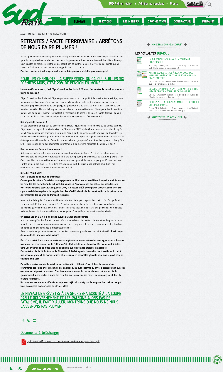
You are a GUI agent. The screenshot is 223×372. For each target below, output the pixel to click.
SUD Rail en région (120, 3)
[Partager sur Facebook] (22, 319)
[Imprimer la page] (34, 319)
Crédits (88, 367)
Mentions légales (74, 367)
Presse (174, 3)
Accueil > (24, 34)
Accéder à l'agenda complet (167, 44)
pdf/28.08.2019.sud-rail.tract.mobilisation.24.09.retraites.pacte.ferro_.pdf (63, 341)
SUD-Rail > (32, 34)
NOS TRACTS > (43, 34)
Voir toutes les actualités (167, 117)
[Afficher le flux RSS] (20, 367)
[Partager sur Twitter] (28, 319)
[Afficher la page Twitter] (11, 367)
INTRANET (208, 21)
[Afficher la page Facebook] (2, 367)
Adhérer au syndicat (151, 3)
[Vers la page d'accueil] (24, 14)
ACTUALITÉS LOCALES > (59, 34)
